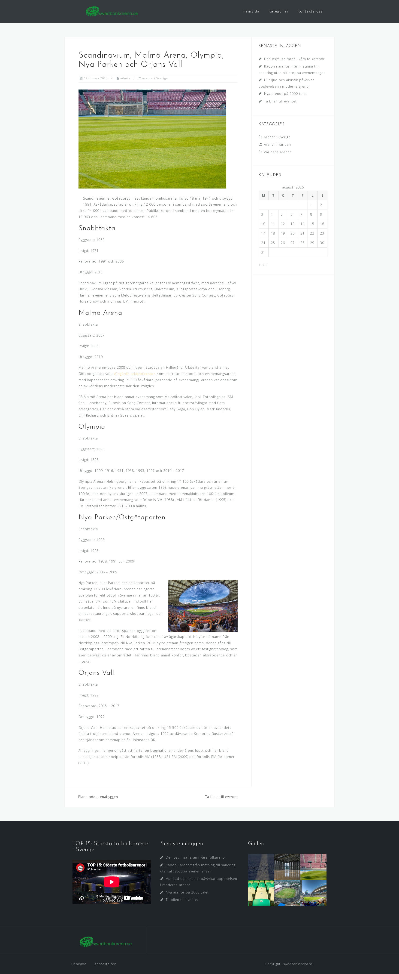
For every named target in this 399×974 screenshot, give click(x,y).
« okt (263, 265)
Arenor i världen (277, 144)
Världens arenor (277, 152)
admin (125, 78)
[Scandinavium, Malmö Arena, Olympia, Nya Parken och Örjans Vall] (152, 138)
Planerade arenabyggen (98, 797)
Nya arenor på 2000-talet (285, 93)
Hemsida (251, 11)
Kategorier (279, 11)
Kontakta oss (310, 11)
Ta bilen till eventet (221, 797)
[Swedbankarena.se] (106, 942)
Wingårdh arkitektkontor (134, 373)
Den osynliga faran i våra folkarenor (294, 59)
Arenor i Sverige (155, 78)
